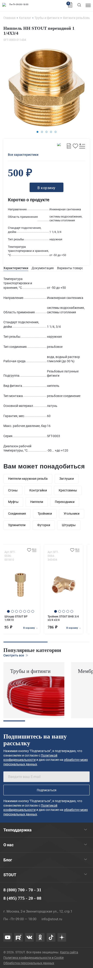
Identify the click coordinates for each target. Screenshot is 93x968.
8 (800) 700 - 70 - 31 (22, 889)
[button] (37, 132)
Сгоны (13, 490)
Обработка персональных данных (28, 963)
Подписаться (46, 790)
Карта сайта (69, 952)
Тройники (45, 513)
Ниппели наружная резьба (28, 478)
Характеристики (15, 268)
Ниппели (36, 502)
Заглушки (66, 478)
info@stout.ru (52, 919)
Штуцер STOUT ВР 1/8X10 (16, 618)
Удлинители (17, 525)
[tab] (15, 268)
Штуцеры (69, 525)
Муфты (13, 502)
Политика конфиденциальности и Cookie (33, 957)
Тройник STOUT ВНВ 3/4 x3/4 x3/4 (63, 618)
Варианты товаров (71, 268)
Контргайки (38, 490)
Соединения (17, 513)
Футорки (43, 525)
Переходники (64, 502)
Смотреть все (14, 655)
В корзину (29, 627)
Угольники (71, 513)
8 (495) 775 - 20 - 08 (22, 898)
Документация (43, 268)
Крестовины (68, 490)
